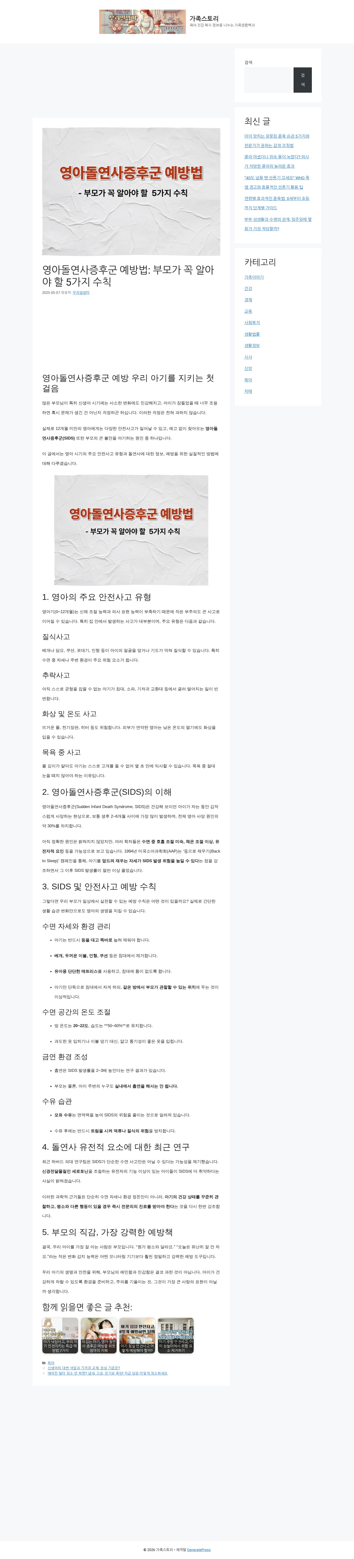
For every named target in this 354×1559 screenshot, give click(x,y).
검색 (248, 62)
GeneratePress (199, 1550)
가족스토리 (204, 18)
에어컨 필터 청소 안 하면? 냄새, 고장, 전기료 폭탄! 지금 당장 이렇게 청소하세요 (108, 1373)
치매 (248, 391)
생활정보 (252, 345)
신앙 (248, 368)
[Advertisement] (131, 82)
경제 (248, 300)
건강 (248, 288)
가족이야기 (254, 277)
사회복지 (252, 322)
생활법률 (252, 334)
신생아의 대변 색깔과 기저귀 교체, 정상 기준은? (84, 1368)
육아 (51, 1363)
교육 (248, 311)
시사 (248, 357)
